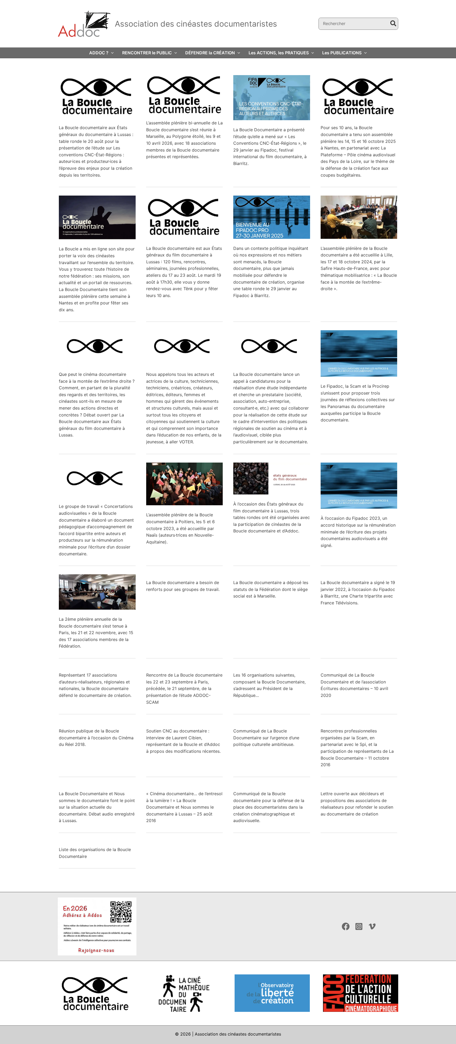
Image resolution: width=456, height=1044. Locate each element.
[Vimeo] (372, 926)
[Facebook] (346, 926)
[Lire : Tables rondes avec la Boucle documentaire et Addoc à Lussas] (271, 478)
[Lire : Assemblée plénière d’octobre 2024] (359, 216)
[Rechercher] (393, 24)
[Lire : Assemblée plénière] (184, 483)
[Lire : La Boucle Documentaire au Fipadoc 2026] (271, 97)
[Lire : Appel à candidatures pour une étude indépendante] (271, 347)
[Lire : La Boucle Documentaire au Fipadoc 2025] (271, 216)
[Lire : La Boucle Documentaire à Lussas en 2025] (184, 216)
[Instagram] (359, 926)
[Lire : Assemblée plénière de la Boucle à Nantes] (359, 96)
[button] (111, 52)
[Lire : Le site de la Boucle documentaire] (97, 217)
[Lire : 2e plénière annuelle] (97, 591)
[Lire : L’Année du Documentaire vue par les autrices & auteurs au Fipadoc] (359, 485)
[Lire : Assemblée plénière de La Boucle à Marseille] (184, 93)
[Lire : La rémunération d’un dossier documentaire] (97, 479)
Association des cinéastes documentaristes (196, 23)
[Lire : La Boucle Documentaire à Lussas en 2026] (97, 96)
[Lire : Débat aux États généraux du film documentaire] (97, 347)
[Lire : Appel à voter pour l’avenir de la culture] (184, 347)
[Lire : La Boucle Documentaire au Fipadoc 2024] (359, 353)
